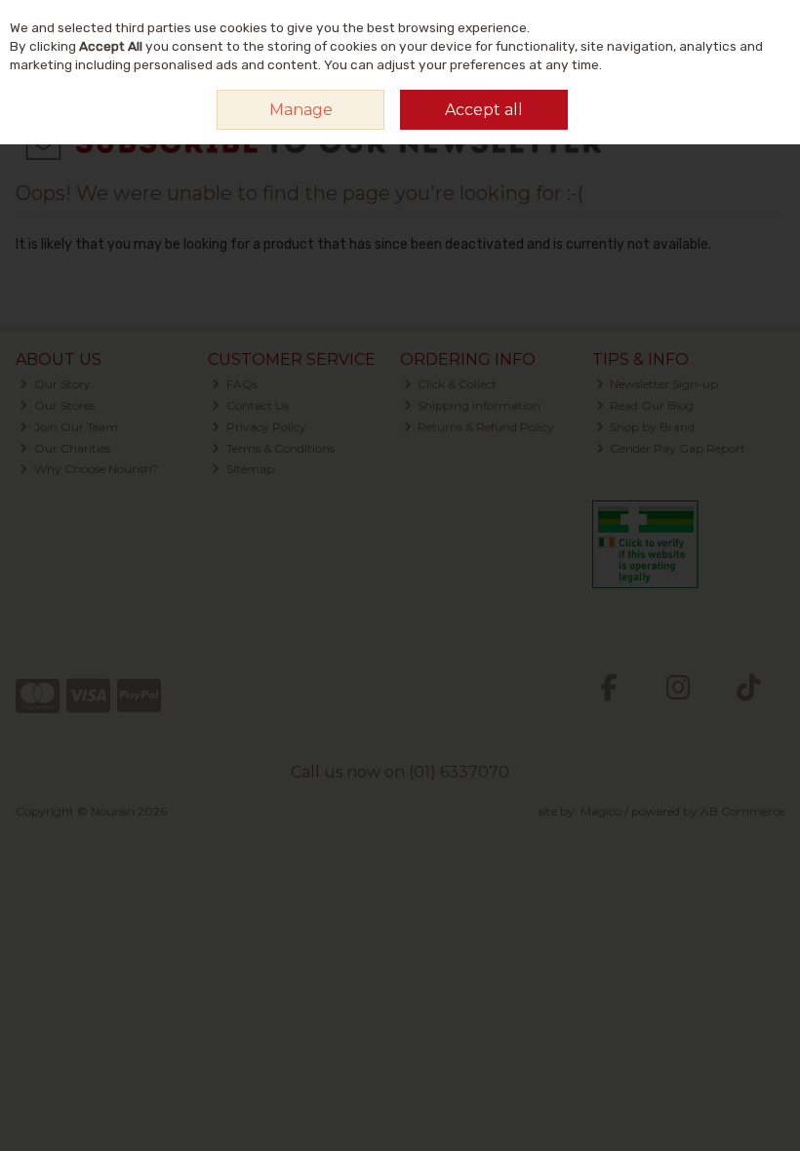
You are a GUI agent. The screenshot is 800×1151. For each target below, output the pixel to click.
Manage (301, 109)
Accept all (484, 109)
